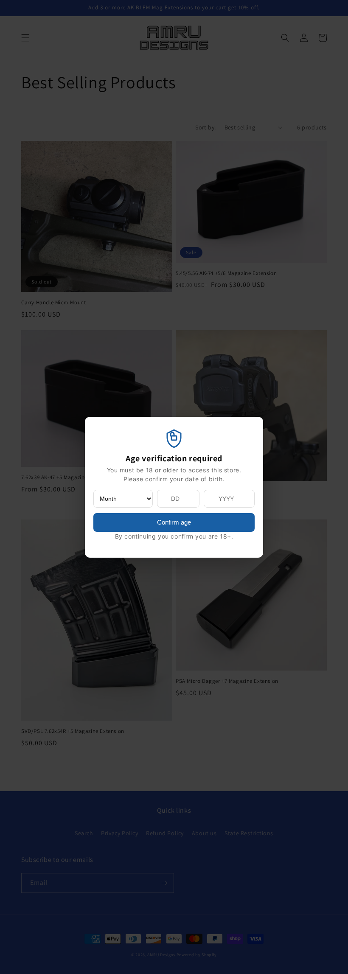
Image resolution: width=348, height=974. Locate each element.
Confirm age (174, 522)
